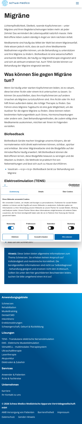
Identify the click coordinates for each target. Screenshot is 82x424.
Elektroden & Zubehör (13, 362)
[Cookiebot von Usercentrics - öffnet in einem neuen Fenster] (70, 185)
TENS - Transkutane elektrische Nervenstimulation (28, 339)
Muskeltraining (9, 311)
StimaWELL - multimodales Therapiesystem (24, 346)
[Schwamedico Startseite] (15, 3)
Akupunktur (8, 358)
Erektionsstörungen (12, 322)
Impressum (63, 412)
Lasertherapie (9, 354)
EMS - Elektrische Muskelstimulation (20, 342)
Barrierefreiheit (46, 412)
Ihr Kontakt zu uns (11, 394)
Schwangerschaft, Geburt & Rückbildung (22, 326)
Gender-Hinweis (26, 416)
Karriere (6, 390)
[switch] (31, 228)
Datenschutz (8, 416)
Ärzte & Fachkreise (11, 378)
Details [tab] (41, 192)
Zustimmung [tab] (14, 192)
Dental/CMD (8, 315)
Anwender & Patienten (13, 374)
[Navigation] (77, 3)
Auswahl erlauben (41, 237)
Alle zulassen (67, 237)
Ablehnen (15, 237)
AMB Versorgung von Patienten (18, 412)
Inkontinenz (8, 318)
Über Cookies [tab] (68, 192)
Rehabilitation (9, 307)
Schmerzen (7, 303)
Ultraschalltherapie (12, 350)
